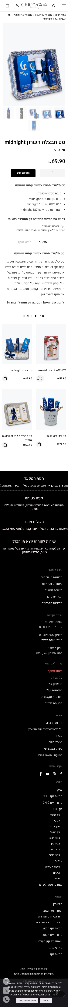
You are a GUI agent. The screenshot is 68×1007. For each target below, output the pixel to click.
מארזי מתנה (30, 230)
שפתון (57, 878)
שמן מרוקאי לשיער (50, 884)
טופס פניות (48, 640)
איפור (58, 861)
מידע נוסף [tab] (25, 242)
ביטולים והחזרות (52, 584)
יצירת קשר (55, 742)
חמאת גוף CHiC (52, 796)
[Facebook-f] (61, 773)
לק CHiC (57, 809)
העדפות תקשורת (51, 697)
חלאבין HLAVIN (43, 15)
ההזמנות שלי (54, 690)
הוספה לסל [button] (5, 378)
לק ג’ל (56, 820)
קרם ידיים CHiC (52, 802)
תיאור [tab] (43, 242)
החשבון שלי (54, 684)
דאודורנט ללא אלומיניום (48, 922)
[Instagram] (54, 773)
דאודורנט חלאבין (52, 910)
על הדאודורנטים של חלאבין (45, 729)
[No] (57, 994)
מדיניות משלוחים (51, 577)
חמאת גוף (56, 954)
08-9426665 (46, 635)
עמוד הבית (60, 15)
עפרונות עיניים (52, 867)
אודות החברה (54, 723)
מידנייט (19, 230)
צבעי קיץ (55, 843)
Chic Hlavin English (49, 755)
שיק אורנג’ (54, 826)
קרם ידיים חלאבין (51, 935)
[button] (64, 6)
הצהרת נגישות (53, 590)
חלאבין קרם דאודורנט (49, 916)
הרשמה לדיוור (53, 703)
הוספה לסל (23, 173)
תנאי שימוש (54, 596)
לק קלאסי (55, 815)
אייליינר (56, 872)
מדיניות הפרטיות (52, 603)
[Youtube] (47, 773)
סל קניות (56, 677)
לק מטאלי (55, 832)
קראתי (46, 1000)
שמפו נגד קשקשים (50, 941)
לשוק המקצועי (53, 748)
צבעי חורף (54, 855)
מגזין (59, 735)
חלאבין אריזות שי (23, 15)
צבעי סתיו (55, 849)
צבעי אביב (54, 837)
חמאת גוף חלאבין (51, 928)
